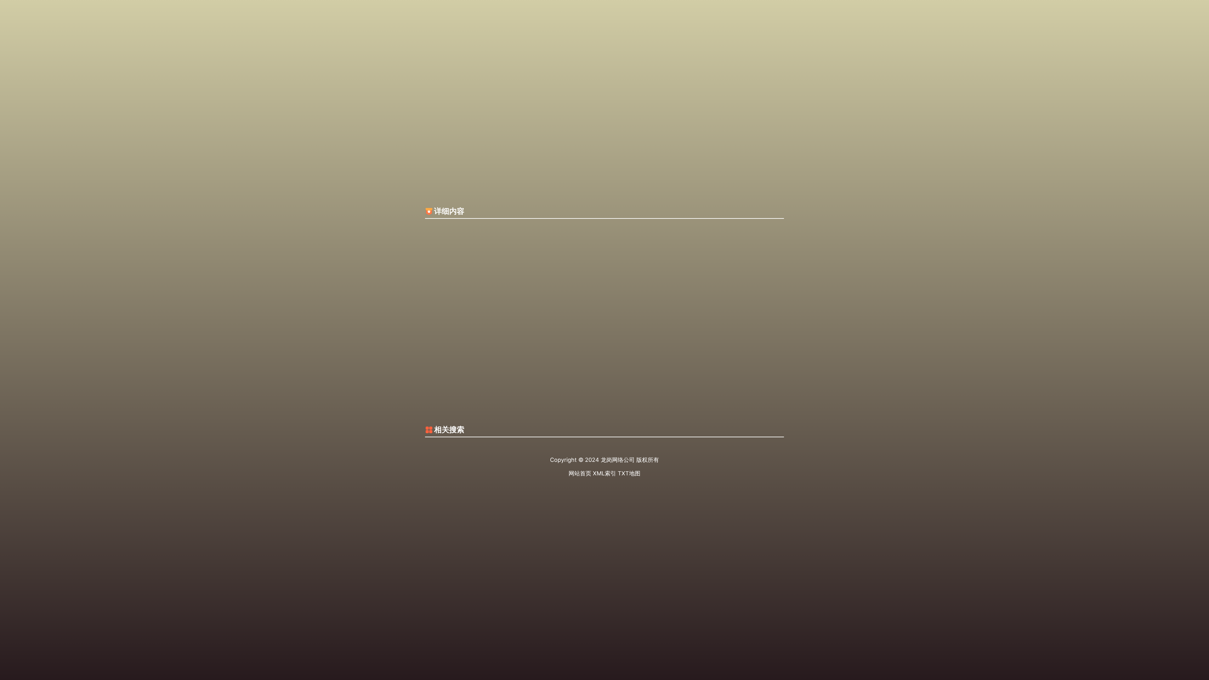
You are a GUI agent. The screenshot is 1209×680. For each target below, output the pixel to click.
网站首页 (580, 473)
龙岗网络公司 (618, 459)
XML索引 (604, 473)
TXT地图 (629, 473)
